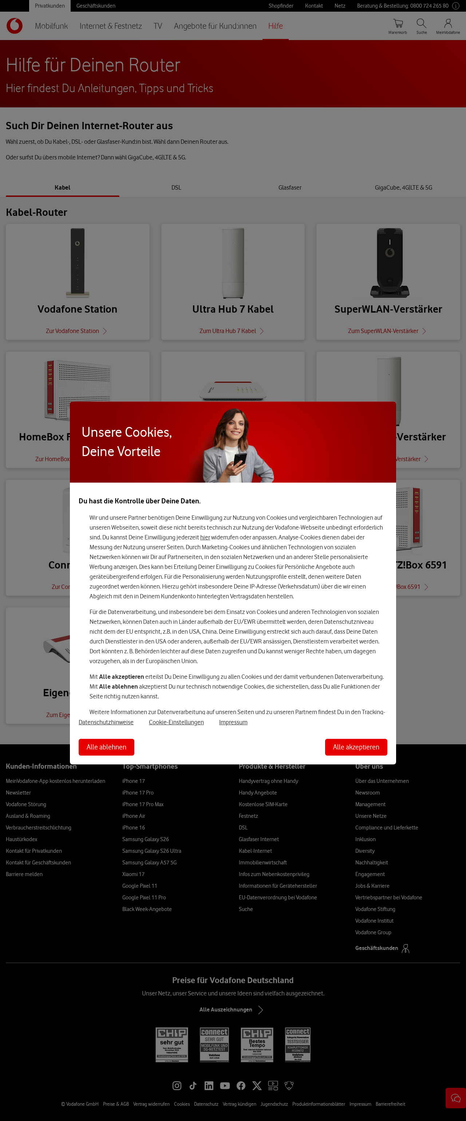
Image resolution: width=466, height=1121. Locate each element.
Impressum (233, 722)
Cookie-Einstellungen (176, 722)
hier (205, 537)
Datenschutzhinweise (106, 722)
